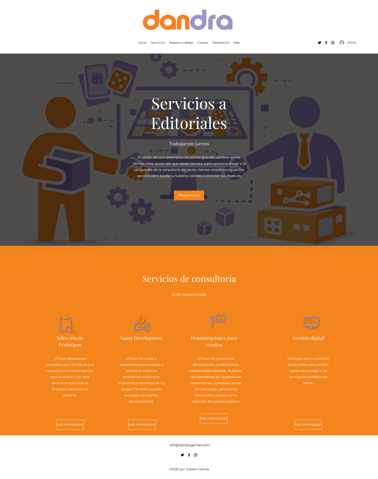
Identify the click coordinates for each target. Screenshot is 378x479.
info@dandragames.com (189, 445)
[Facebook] (326, 42)
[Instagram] (333, 42)
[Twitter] (319, 42)
